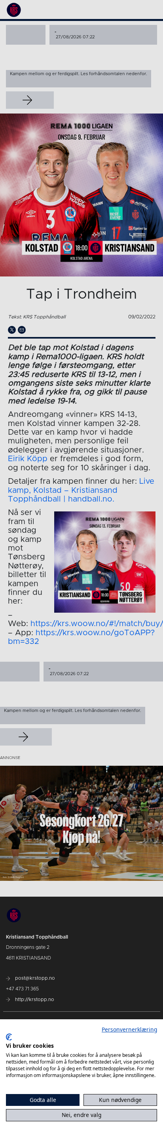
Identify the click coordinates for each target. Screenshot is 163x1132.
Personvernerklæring (129, 1029)
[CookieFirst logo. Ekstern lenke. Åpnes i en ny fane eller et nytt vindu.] (9, 1037)
